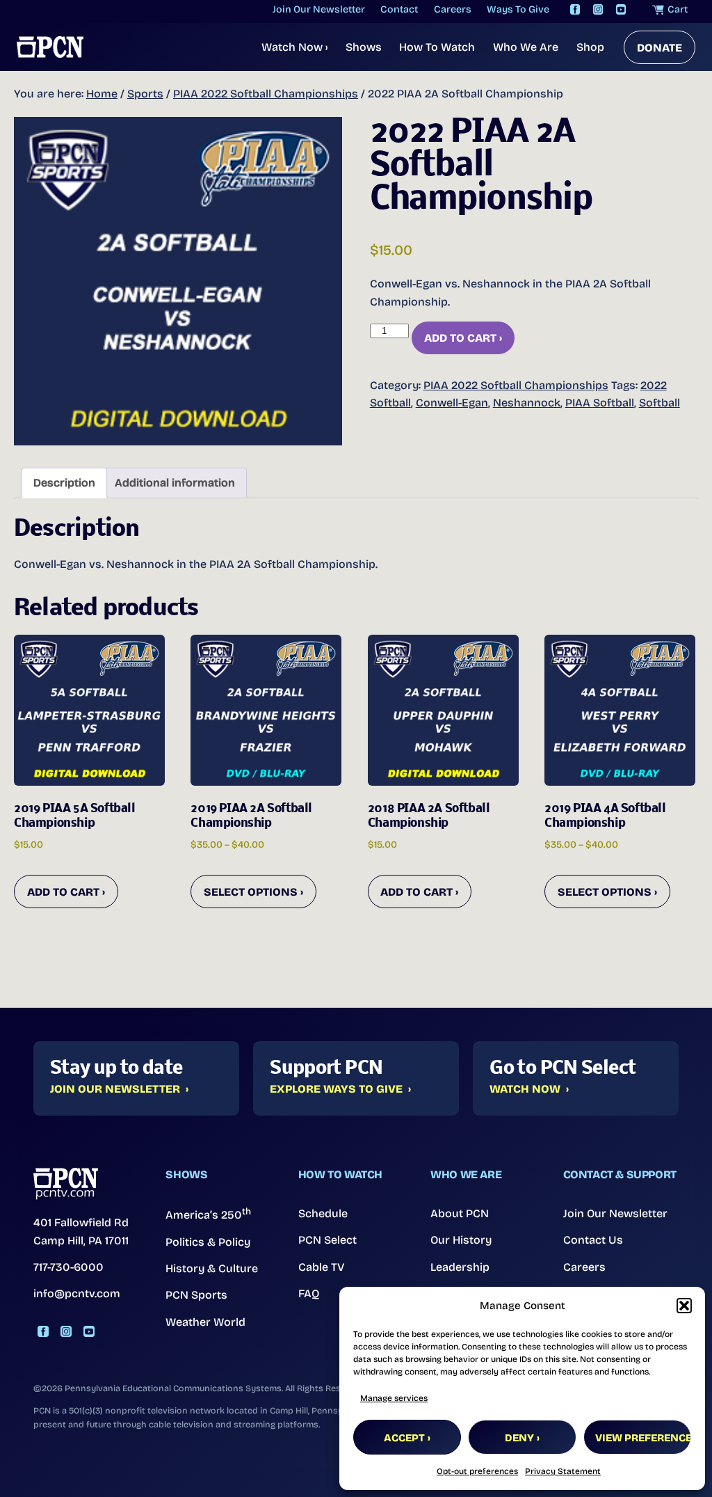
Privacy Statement (563, 1471)
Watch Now (294, 47)
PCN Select (327, 1239)
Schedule (323, 1213)
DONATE (659, 47)
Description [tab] (64, 482)
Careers (584, 1267)
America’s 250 (208, 1213)
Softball (659, 402)
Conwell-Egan (452, 402)
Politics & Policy (207, 1242)
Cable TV (321, 1267)
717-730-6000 (68, 1267)
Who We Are (525, 47)
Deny (519, 1438)
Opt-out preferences (477, 1471)
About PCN (459, 1213)
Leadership (460, 1267)
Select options (251, 891)
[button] (684, 1306)
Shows (364, 47)
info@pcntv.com (76, 1293)
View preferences (643, 1438)
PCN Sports (196, 1294)
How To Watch (437, 47)
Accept (404, 1438)
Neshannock (526, 402)
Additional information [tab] (175, 482)
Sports (145, 93)
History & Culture (211, 1268)
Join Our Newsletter (115, 1089)
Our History (461, 1239)
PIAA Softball (599, 402)
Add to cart (460, 337)
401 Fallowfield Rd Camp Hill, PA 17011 (81, 1231)
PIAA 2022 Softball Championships (265, 93)
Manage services (394, 1398)
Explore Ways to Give (336, 1089)
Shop (590, 47)
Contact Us (593, 1239)
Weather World (205, 1322)
